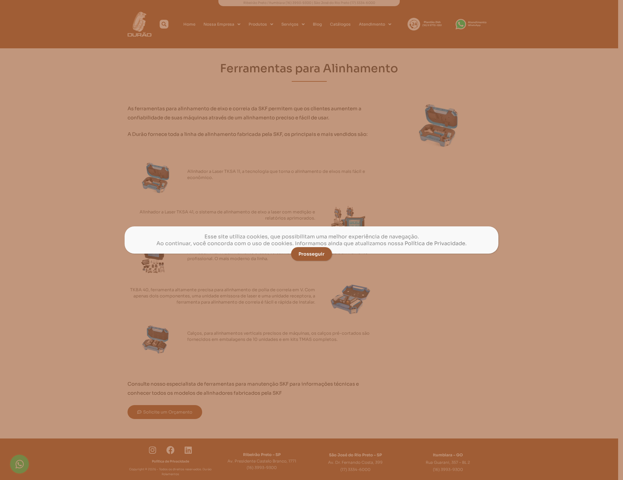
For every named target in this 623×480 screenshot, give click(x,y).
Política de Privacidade (435, 243)
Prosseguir (311, 254)
